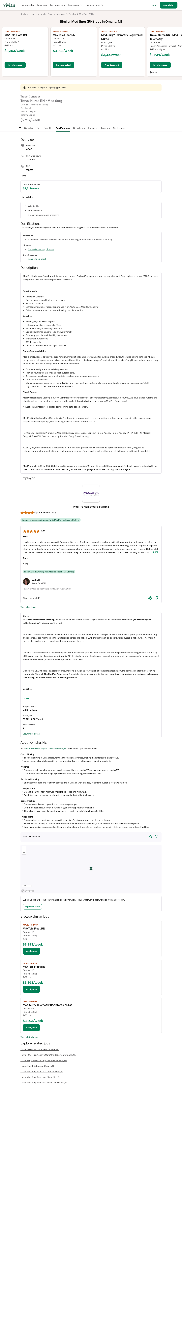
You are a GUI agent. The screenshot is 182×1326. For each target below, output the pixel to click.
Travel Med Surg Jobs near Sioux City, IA (39, 1077)
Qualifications (63, 128)
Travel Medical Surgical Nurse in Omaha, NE (46, 748)
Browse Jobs (27, 5)
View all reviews (28, 607)
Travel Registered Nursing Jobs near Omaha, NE (43, 1060)
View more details (32, 733)
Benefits (48, 128)
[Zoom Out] (24, 852)
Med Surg (47, 14)
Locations (42, 5)
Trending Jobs (93, 5)
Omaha (72, 14)
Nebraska (60, 14)
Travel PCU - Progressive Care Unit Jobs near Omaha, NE (48, 1055)
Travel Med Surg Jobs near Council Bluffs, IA (41, 1071)
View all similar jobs (29, 1037)
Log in (154, 5)
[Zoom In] (24, 848)
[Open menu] (20, 128)
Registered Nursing (29, 14)
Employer (93, 128)
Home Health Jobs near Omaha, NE (37, 1066)
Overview (29, 128)
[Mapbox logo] (27, 891)
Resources (73, 5)
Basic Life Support (37, 259)
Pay (39, 128)
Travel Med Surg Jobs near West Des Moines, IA (43, 1082)
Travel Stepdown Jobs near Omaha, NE (39, 1049)
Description (79, 128)
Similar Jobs (119, 128)
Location (105, 128)
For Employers (57, 5)
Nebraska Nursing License (41, 249)
